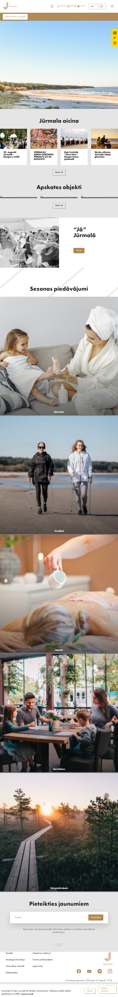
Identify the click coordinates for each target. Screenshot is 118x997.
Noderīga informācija (15, 960)
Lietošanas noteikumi (42, 953)
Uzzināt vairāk (27, 994)
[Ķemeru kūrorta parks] (99, 196)
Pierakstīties (96, 917)
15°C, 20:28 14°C (73, 6)
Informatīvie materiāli (15, 966)
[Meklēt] (52, 6)
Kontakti (9, 953)
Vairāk (78, 251)
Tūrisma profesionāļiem (43, 960)
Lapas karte (38, 966)
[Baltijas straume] (18, 196)
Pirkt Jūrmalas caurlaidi (15, 17)
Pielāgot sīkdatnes (105, 989)
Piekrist (89, 991)
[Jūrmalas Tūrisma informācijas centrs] (10, 6)
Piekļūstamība (12, 973)
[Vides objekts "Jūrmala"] (58, 196)
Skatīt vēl (59, 172)
